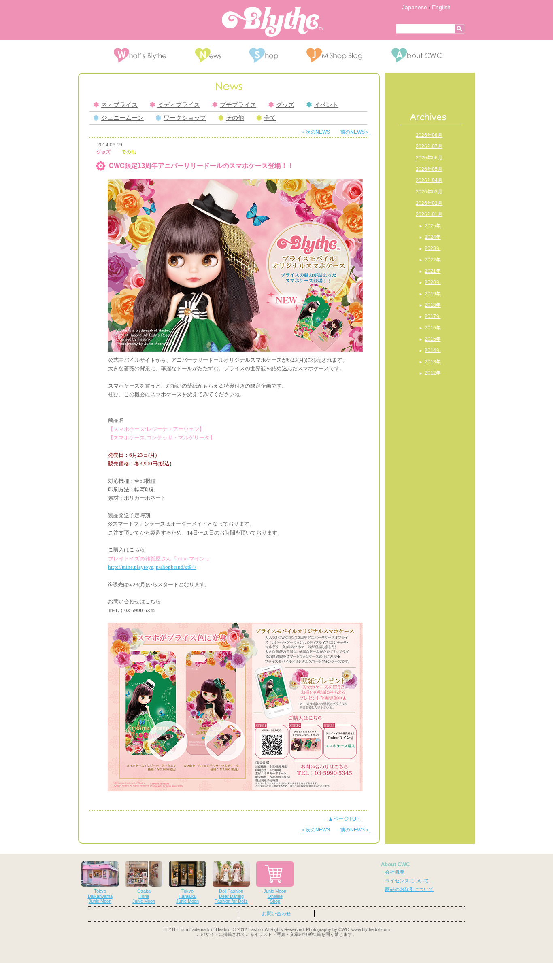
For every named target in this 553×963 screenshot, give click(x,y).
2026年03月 (429, 192)
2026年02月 (429, 203)
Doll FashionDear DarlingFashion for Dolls (231, 896)
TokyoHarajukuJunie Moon (187, 896)
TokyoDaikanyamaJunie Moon (100, 896)
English (441, 7)
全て (270, 118)
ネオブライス (119, 105)
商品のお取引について (409, 889)
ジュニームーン (122, 118)
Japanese (414, 7)
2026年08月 (429, 135)
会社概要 (394, 872)
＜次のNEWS (315, 132)
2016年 (433, 328)
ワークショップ (185, 118)
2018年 (433, 305)
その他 (235, 118)
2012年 (433, 373)
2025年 (433, 226)
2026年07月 (429, 146)
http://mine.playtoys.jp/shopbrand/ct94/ (152, 567)
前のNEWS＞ (355, 132)
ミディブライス (178, 105)
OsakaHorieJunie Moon (143, 896)
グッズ (285, 105)
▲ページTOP (344, 819)
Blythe (272, 22)
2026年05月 (429, 169)
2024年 (433, 237)
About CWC (395, 864)
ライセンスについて (407, 881)
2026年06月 (429, 158)
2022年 (433, 260)
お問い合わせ (276, 913)
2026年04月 (429, 180)
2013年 (433, 362)
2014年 (433, 350)
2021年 (433, 271)
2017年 (433, 316)
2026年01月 (429, 214)
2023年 (433, 248)
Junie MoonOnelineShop (275, 896)
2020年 (433, 282)
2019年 (433, 294)
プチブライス (238, 105)
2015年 (433, 339)
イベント (326, 105)
